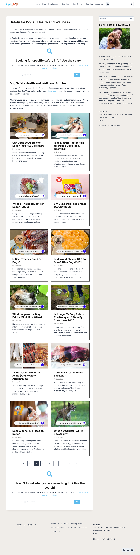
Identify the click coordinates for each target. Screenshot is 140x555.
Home (37, 4)
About (66, 524)
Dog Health (66, 4)
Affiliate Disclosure (79, 527)
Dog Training (78, 4)
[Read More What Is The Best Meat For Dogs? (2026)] (29, 187)
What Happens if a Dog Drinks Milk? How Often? (27, 316)
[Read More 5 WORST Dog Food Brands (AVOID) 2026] (70, 187)
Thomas (17, 149)
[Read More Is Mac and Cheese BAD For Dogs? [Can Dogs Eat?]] (70, 242)
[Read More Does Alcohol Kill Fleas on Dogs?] (29, 414)
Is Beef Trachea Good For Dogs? (27, 261)
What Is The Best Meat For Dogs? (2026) (28, 205)
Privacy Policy (77, 524)
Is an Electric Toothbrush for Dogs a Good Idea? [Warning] (69, 145)
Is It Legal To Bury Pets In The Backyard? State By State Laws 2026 (69, 317)
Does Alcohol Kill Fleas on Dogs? (28, 432)
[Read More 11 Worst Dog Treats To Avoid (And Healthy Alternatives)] (29, 356)
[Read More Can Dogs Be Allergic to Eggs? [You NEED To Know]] (29, 126)
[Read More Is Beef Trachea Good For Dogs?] (29, 242)
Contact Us (55, 531)
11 (69, 464)
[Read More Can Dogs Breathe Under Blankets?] (70, 356)
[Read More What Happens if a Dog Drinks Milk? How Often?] (29, 297)
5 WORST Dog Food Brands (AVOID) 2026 (70, 205)
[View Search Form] (132, 4)
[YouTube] (107, 4)
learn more (52, 91)
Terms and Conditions (60, 527)
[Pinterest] (132, 550)
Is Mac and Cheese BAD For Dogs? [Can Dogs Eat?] (70, 261)
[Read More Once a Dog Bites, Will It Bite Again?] (70, 414)
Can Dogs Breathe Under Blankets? (68, 374)
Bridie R (58, 210)
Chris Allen (18, 210)
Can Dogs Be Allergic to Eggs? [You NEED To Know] (28, 144)
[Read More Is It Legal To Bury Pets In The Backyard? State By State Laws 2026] (70, 297)
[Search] (77, 75)
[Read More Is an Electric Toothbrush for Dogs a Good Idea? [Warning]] (70, 126)
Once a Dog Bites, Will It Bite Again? (68, 432)
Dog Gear (89, 4)
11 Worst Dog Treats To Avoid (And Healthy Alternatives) (26, 375)
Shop (44, 4)
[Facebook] (124, 550)
